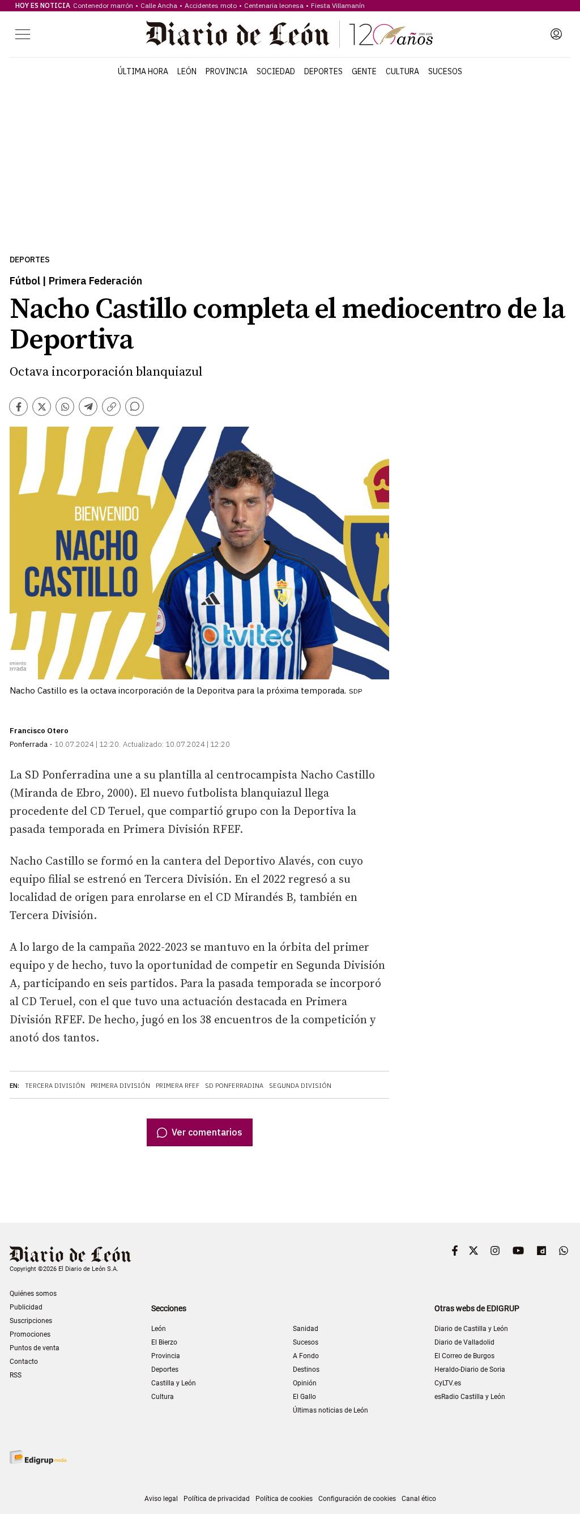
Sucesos (445, 71)
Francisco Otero (39, 730)
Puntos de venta (34, 1348)
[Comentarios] (134, 406)
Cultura (402, 71)
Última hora (143, 71)
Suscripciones (31, 1321)
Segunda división (300, 1086)
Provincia (227, 71)
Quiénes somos (33, 1294)
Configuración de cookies (357, 1499)
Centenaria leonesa (274, 5)
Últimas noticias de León (330, 1410)
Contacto (24, 1362)
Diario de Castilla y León (471, 1329)
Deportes (323, 71)
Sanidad (305, 1329)
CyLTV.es (447, 1383)
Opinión (305, 1383)
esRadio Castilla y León (469, 1397)
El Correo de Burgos (464, 1356)
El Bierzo (164, 1342)
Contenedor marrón (103, 5)
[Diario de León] (289, 34)
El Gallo (304, 1397)
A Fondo (306, 1356)
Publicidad (26, 1307)
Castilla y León (173, 1383)
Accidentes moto (211, 5)
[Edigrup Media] (38, 1457)
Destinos (306, 1369)
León (187, 71)
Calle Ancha (158, 5)
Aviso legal (161, 1499)
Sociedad (276, 71)
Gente (364, 71)
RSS (16, 1375)
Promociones (30, 1334)
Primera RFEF (177, 1086)
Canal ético (419, 1499)
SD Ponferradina (234, 1086)
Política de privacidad (217, 1499)
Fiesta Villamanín (338, 5)
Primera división (120, 1086)
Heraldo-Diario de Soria (469, 1369)
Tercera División (55, 1086)
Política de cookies (284, 1499)
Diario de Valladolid (464, 1342)
